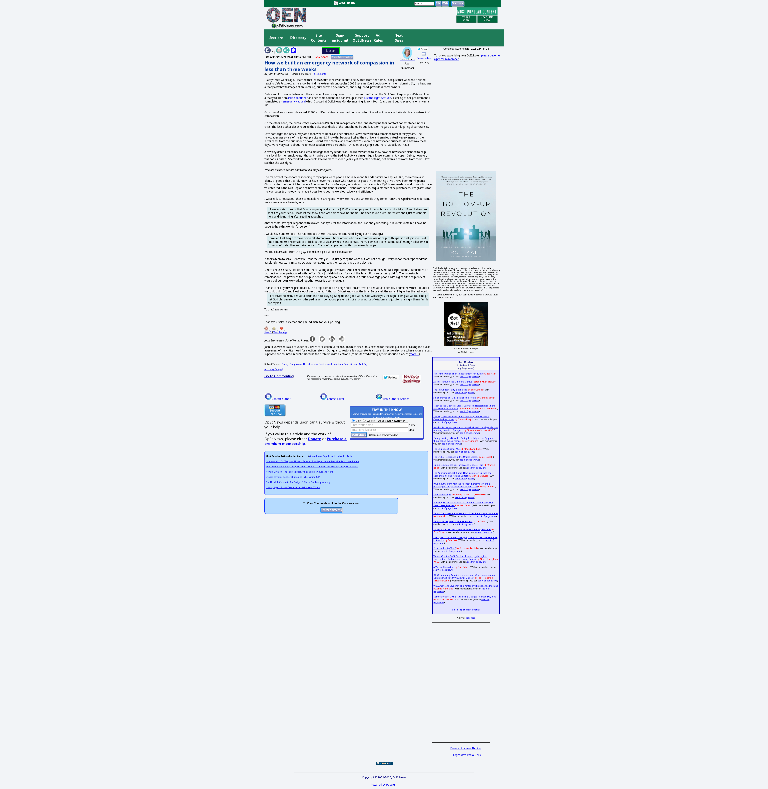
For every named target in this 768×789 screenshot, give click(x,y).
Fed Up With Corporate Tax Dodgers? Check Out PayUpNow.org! (298, 482)
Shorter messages (442, 494)
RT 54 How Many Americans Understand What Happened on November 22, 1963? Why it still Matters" (464, 576)
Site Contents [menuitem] (318, 38)
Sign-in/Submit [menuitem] (339, 38)
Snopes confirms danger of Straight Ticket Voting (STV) (293, 477)
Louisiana (338, 364)
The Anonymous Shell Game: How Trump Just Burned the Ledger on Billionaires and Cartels (462, 474)
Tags (363, 364)
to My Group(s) (273, 369)
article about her (297, 98)
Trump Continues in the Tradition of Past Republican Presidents (465, 513)
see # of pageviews (469, 376)
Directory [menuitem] (298, 37)
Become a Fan (424, 58)
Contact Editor (335, 399)
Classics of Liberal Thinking (466, 748)
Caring (285, 364)
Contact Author (281, 399)
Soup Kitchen (351, 364)
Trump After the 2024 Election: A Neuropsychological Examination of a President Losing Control (460, 557)
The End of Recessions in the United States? (455, 457)
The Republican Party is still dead (450, 389)
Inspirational (325, 364)
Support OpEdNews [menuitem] (360, 38)
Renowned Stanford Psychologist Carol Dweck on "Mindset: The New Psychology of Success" (312, 466)
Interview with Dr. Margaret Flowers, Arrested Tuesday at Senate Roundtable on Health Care (312, 461)
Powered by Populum (384, 784)
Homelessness (310, 364)
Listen (330, 50)
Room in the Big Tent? (444, 548)
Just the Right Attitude (377, 98)
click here (470, 617)
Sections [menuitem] (276, 37)
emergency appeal (294, 101)
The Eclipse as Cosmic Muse (447, 449)
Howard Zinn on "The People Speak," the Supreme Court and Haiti (299, 471)
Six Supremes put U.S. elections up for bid (454, 397)
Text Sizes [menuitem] (399, 38)
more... (414, 354)
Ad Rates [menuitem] (378, 38)
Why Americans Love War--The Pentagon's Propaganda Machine (465, 585)
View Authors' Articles (395, 399)
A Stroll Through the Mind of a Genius (452, 381)
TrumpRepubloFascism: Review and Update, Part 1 (459, 465)
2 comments (320, 73)
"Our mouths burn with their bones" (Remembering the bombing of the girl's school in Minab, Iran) (461, 485)
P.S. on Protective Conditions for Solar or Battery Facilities (462, 529)
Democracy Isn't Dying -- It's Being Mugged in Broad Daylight (464, 596)
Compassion (296, 364)
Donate (314, 438)
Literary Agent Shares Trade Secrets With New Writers (293, 487)
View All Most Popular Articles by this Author (331, 456)
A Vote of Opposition (443, 567)
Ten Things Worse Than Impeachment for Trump (458, 373)
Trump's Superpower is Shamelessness (452, 521)
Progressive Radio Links (466, 755)
